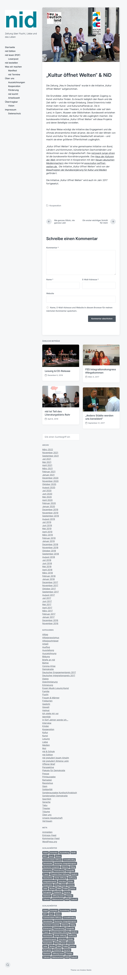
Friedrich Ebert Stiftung (60, 874)
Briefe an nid (48, 660)
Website (50, 293)
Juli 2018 (46, 560)
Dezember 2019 (50, 509)
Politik (65, 889)
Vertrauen (47, 821)
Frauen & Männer (50, 698)
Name (49, 279)
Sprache (46, 802)
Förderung (13, 90)
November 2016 (50, 623)
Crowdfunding (69, 860)
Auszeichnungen (16, 82)
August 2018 (48, 557)
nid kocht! (13, 94)
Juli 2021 (46, 459)
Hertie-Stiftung (60, 878)
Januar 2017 (48, 617)
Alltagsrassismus (50, 637)
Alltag (45, 634)
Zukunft (74, 899)
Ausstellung (48, 650)
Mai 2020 (47, 497)
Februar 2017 (48, 614)
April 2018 (47, 570)
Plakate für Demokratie (53, 770)
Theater (46, 808)
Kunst (45, 735)
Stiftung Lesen (58, 896)
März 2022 (47, 449)
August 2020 (48, 487)
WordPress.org (49, 841)
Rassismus (47, 783)
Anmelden (47, 832)
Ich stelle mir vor (50, 713)
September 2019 (50, 516)
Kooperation (14, 86)
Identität (46, 716)
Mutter (52, 889)
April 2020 (47, 500)
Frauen (46, 874)
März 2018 (47, 573)
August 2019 (48, 519)
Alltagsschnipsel (50, 641)
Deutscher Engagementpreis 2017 (59, 672)
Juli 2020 (46, 490)
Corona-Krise (48, 666)
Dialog (45, 679)
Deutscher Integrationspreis (65, 863)
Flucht (45, 694)
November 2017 (50, 585)
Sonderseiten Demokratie (55, 796)
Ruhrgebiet (47, 892)
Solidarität (47, 789)
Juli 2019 (46, 522)
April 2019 (47, 532)
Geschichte (47, 878)
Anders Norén (85, 970)
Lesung (46, 739)
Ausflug (46, 647)
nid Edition (10, 51)
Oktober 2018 (49, 551)
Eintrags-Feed (49, 835)
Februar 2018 (48, 576)
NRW (59, 889)
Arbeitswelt (14, 98)
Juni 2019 (47, 525)
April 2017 (47, 607)
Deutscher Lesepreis (51, 867)
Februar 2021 (48, 471)
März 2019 (47, 535)
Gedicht (46, 704)
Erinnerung (47, 685)
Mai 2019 (46, 528)
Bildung (46, 656)
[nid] (21, 19)
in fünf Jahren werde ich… (55, 720)
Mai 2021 (46, 462)
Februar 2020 (49, 503)
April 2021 (47, 465)
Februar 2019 (49, 538)
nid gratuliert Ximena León (55, 761)
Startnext (46, 896)
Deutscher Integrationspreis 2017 (58, 675)
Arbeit (45, 644)
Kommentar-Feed (51, 838)
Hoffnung (72, 878)
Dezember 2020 (50, 478)
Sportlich (46, 799)
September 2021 (50, 456)
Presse (45, 773)
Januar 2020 (48, 506)
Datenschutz (14, 113)
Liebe (45, 742)
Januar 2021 (48, 475)
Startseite (10, 47)
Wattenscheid (57, 899)
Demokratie (48, 669)
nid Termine (14, 74)
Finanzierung (59, 871)
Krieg (57, 885)
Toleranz (46, 899)
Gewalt (45, 707)
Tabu (44, 805)
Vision (11, 105)
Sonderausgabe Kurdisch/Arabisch (59, 792)
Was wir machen (13, 66)
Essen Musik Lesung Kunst (55, 688)
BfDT (45, 856)
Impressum (10, 109)
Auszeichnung (49, 653)
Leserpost (13, 59)
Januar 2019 (48, 541)
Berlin (73, 853)
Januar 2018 (48, 579)
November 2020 (50, 481)
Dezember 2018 (50, 544)
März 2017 (47, 611)
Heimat (45, 710)
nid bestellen (11, 63)
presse (72, 889)
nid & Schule (48, 751)
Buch (51, 856)
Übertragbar (11, 102)
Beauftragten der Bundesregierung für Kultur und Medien (76, 170)
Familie (45, 691)
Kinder (45, 726)
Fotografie (70, 871)
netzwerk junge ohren (103, 153)
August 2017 (48, 595)
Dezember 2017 (50, 582)
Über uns (9, 78)
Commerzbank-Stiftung (52, 860)
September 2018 (50, 554)
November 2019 (50, 513)
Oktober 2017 (49, 588)
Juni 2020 (47, 494)
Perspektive (48, 767)
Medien (46, 745)
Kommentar (52, 247)
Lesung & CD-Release (57, 371)
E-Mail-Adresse (90, 279)
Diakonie (65, 867)
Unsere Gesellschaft (52, 818)
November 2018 (50, 547)
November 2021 (50, 452)
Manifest (12, 70)
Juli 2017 (46, 598)
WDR (67, 899)
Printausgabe (49, 777)
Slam (44, 786)
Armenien (54, 853)
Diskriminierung (50, 682)
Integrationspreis (49, 881)
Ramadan (47, 780)
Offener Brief (48, 764)
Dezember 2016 (50, 620)
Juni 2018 (47, 563)
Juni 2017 (47, 601)
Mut (44, 748)
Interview (46, 723)
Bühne (45, 663)
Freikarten (47, 701)
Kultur (45, 732)
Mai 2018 (46, 566)
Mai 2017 (46, 604)
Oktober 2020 (49, 484)
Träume (46, 811)
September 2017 (50, 592)
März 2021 (47, 468)
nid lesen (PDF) (12, 55)
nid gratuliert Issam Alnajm (55, 758)
